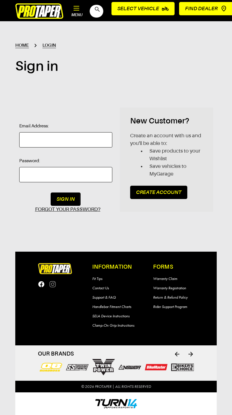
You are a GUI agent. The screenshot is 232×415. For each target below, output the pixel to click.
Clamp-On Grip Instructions (113, 325)
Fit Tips (97, 278)
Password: (29, 161)
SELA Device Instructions (111, 315)
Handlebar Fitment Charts (111, 306)
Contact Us (100, 287)
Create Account (158, 192)
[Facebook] (41, 284)
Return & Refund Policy (170, 297)
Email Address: (34, 126)
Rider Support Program (170, 306)
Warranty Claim (165, 278)
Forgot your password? (67, 209)
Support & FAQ (104, 297)
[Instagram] (52, 284)
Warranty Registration (169, 287)
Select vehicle (143, 9)
